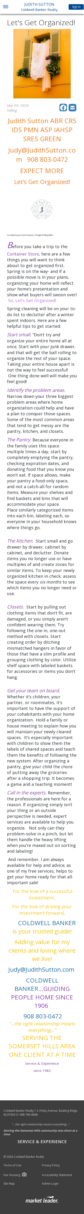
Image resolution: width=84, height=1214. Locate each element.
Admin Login (50, 1184)
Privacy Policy (51, 1165)
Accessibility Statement (57, 1175)
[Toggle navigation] (5, 7)
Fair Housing (12, 1175)
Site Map (9, 1184)
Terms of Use (12, 1165)
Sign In (76, 7)
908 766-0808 (29, 1115)
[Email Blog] (73, 110)
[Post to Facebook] (64, 110)
